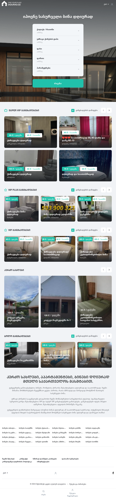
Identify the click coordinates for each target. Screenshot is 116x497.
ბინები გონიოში (42, 437)
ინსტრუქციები (43, 461)
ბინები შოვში (74, 442)
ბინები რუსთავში (59, 428)
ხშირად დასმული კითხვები (45, 459)
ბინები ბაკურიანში (10, 432)
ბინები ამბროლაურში (60, 442)
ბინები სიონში (92, 442)
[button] (109, 110)
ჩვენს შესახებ (8, 459)
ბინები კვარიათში (27, 437)
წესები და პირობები (77, 484)
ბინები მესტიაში (43, 432)
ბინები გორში (75, 428)
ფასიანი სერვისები (70, 459)
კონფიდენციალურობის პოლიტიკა (17, 461)
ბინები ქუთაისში (43, 428)
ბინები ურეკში (75, 437)
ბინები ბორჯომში (76, 432)
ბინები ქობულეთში (10, 437)
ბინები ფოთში (42, 442)
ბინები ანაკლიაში (94, 437)
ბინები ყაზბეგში (59, 432)
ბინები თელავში (93, 428)
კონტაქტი (23, 459)
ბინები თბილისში (10, 428)
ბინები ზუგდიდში (26, 442)
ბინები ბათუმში (26, 428)
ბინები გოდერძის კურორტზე (94, 432)
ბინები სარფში (58, 437)
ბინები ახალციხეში (10, 442)
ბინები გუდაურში (26, 432)
